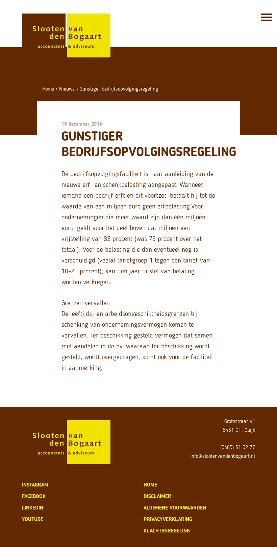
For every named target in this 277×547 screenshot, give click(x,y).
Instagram (35, 484)
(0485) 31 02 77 (237, 447)
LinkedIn (32, 507)
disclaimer (157, 496)
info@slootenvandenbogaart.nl (222, 456)
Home (48, 88)
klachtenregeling (167, 530)
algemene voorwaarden (175, 507)
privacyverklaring (168, 519)
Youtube (32, 519)
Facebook (34, 496)
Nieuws (67, 88)
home (150, 484)
